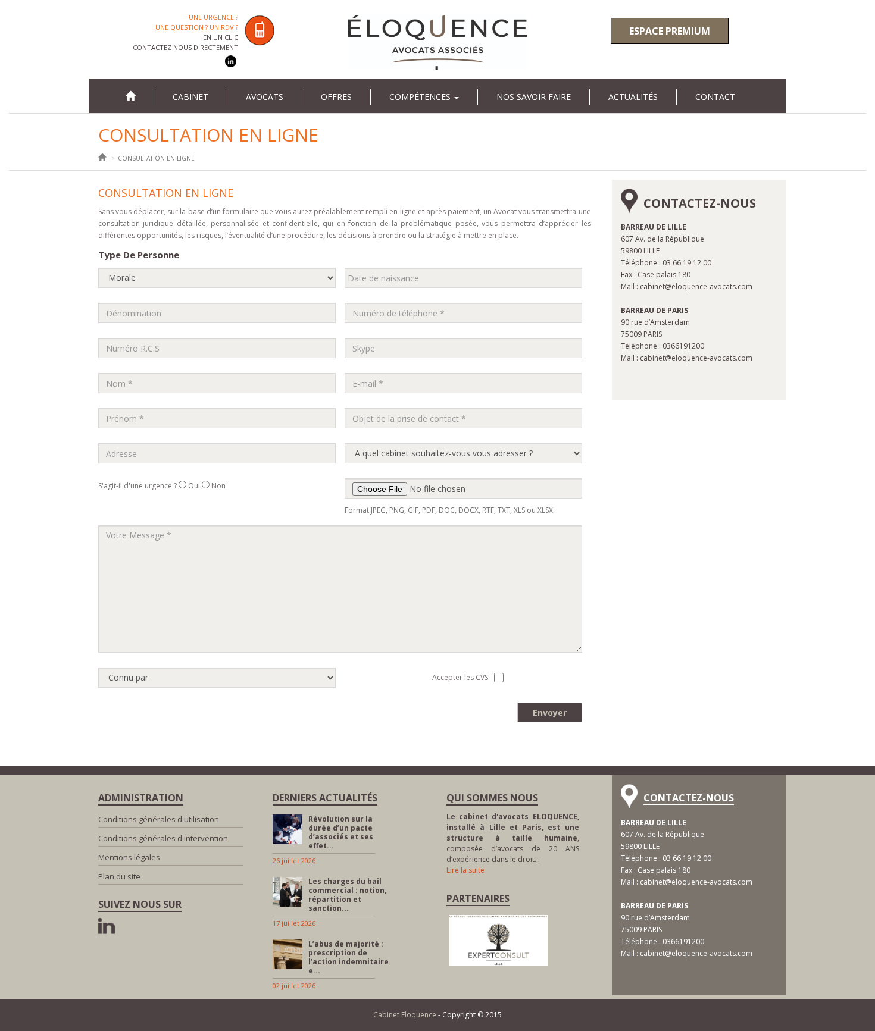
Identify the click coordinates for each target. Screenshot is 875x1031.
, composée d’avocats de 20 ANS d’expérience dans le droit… (512, 837)
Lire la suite (465, 870)
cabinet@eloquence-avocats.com (696, 286)
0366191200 (683, 346)
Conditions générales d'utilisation (158, 819)
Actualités (633, 96)
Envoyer (550, 712)
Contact (715, 96)
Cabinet (190, 96)
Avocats (264, 96)
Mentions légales (129, 857)
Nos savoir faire (533, 96)
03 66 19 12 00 (686, 263)
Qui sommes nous (492, 797)
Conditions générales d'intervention (163, 838)
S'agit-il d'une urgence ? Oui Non (162, 486)
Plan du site (119, 876)
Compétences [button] (421, 96)
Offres (336, 96)
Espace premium (669, 30)
